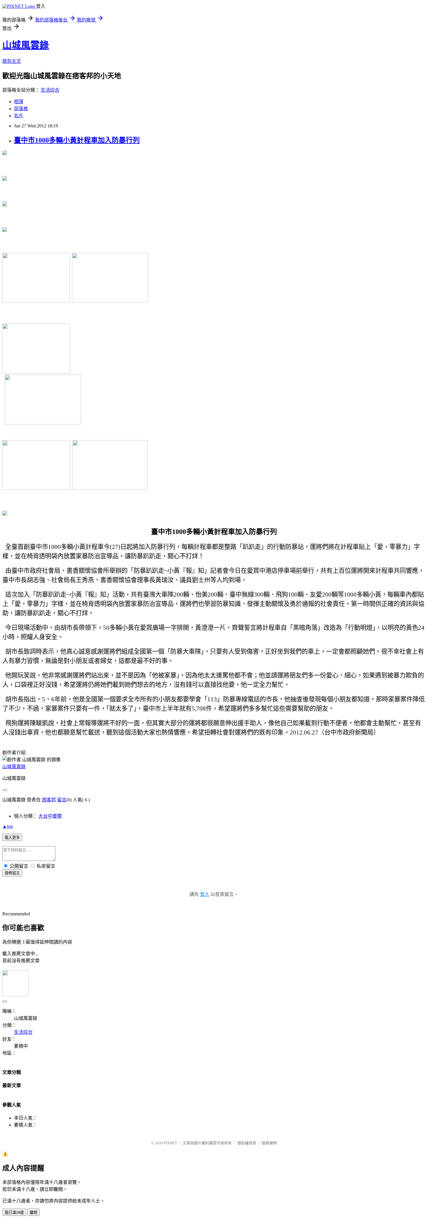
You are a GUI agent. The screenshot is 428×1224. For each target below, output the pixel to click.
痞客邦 (49, 799)
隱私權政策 (246, 1143)
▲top (7, 826)
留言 (61, 799)
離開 (33, 1212)
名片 (18, 115)
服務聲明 (269, 1143)
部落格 (21, 108)
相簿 (18, 101)
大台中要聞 (50, 816)
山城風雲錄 (25, 45)
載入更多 (12, 837)
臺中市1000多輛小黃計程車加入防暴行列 (77, 140)
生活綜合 (50, 90)
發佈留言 (12, 873)
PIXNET (170, 1143)
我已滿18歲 (14, 1212)
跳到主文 (11, 61)
